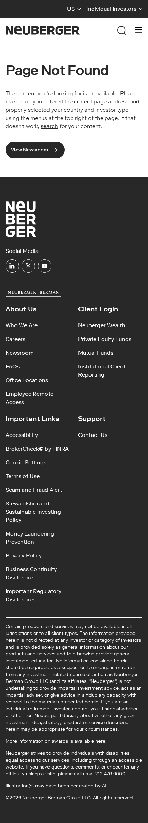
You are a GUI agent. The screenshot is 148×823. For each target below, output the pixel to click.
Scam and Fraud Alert (34, 490)
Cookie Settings (26, 462)
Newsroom (20, 352)
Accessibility (22, 435)
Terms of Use (23, 476)
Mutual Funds (95, 352)
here (100, 741)
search (49, 126)
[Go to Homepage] (43, 30)
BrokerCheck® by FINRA (37, 448)
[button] (74, 9)
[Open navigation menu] (138, 30)
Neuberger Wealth (101, 325)
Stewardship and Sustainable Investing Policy (33, 511)
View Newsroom (29, 150)
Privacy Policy (24, 555)
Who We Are (22, 325)
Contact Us (92, 435)
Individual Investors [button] (111, 8)
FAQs (13, 366)
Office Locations (27, 380)
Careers (15, 339)
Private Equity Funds (104, 339)
